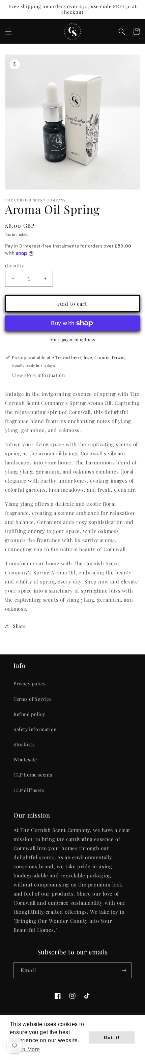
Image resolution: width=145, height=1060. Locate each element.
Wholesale (25, 759)
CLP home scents (32, 774)
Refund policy (29, 714)
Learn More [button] (25, 1049)
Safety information (35, 729)
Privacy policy (29, 683)
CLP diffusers (29, 790)
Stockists (23, 744)
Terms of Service (32, 699)
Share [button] (19, 626)
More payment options (72, 339)
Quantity (14, 265)
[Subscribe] (123, 970)
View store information (38, 375)
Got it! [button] (112, 1037)
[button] (8, 31)
